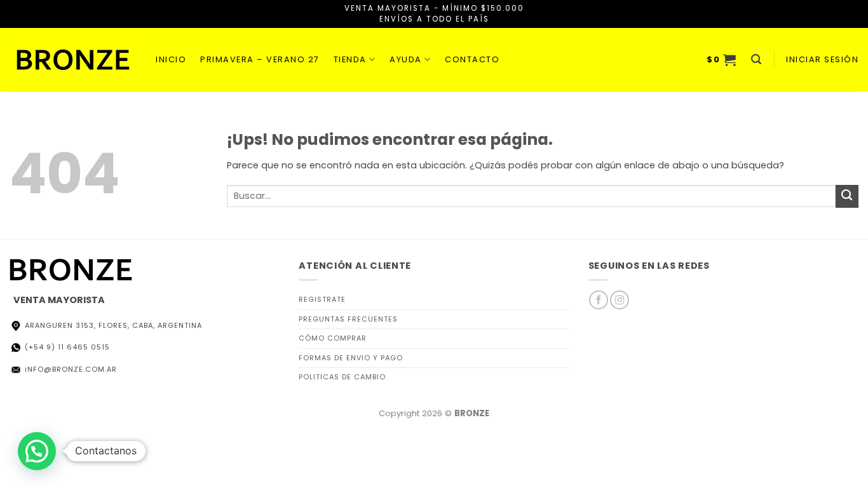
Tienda (350, 59)
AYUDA (406, 59)
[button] (722, 60)
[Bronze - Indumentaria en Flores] (73, 60)
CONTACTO (472, 59)
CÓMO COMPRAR (333, 338)
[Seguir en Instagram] (619, 299)
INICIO (171, 59)
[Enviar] (847, 196)
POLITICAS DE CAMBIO (342, 377)
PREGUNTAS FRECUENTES (348, 319)
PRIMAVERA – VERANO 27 (260, 59)
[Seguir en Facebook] (598, 299)
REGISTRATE (322, 299)
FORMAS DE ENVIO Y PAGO (351, 358)
